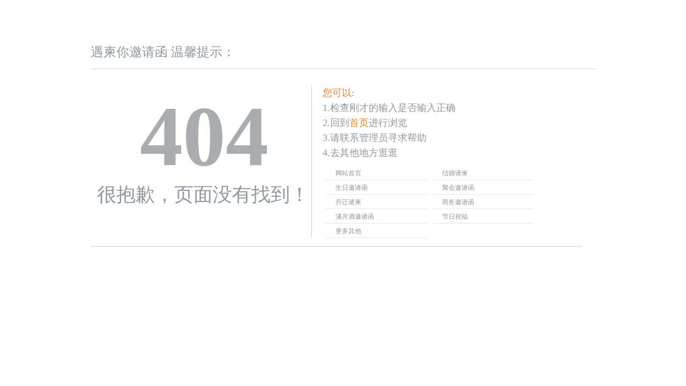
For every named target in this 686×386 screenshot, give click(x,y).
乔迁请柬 (348, 202)
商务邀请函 (458, 202)
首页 (359, 122)
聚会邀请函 (458, 187)
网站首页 (348, 173)
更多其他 (348, 231)
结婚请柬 (455, 173)
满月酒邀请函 (354, 216)
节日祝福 (455, 216)
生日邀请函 (351, 187)
